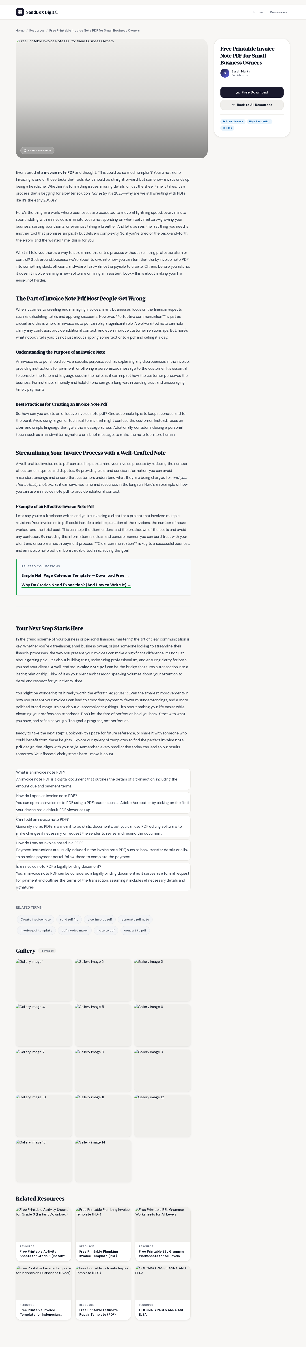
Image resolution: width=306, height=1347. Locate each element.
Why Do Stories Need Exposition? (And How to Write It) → (76, 584)
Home (258, 12)
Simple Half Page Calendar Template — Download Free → (75, 575)
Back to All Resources (254, 105)
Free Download (255, 92)
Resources (278, 12)
